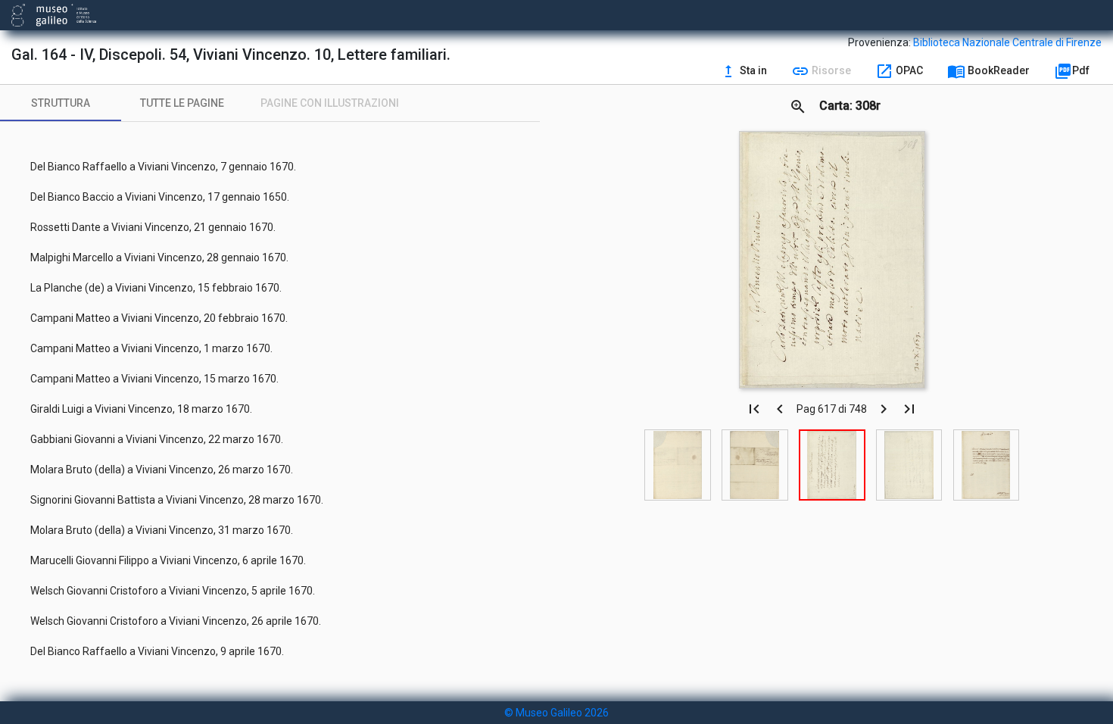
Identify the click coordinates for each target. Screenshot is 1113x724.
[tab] (60, 103)
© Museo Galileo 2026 (556, 713)
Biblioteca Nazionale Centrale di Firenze (1007, 42)
